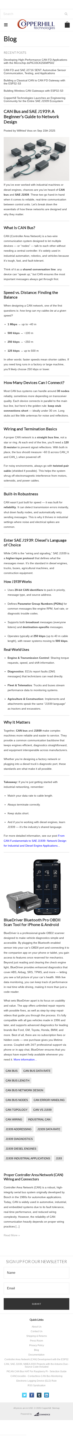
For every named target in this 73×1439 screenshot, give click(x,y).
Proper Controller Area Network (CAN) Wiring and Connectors (33, 1177)
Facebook (31, 1395)
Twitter (24, 1395)
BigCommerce (43, 1414)
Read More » (12, 1235)
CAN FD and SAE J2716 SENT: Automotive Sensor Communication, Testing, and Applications (35, 72)
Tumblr (39, 1395)
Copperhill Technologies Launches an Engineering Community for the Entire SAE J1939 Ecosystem (34, 99)
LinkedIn (46, 1395)
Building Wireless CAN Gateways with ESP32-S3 (33, 90)
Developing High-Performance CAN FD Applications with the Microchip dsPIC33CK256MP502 (35, 61)
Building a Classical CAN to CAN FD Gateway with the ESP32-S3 (34, 82)
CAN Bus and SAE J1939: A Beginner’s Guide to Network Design (31, 116)
